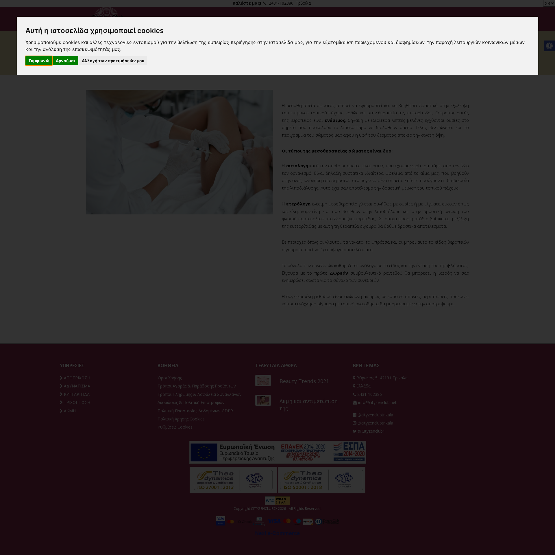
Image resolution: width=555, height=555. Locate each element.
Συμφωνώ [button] (38, 60)
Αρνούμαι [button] (65, 60)
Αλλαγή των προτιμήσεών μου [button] (113, 60)
